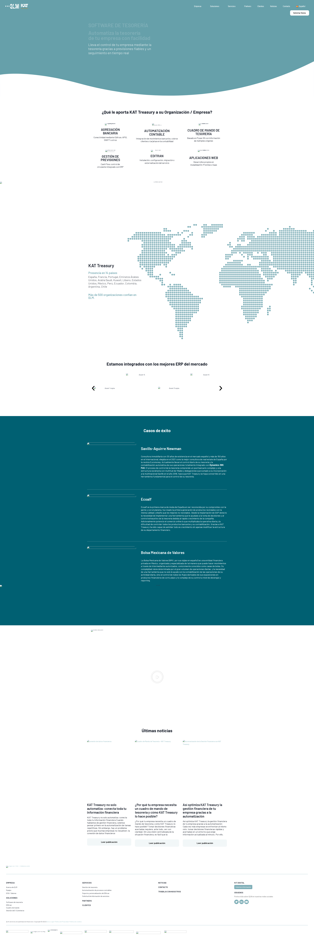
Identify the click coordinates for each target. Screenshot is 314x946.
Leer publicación (109, 842)
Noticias (273, 6)
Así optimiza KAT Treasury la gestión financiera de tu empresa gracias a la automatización (202, 810)
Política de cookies (75, 921)
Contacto (286, 6)
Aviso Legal (50, 921)
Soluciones (214, 6)
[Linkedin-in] (241, 902)
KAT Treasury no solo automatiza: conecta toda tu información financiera (106, 808)
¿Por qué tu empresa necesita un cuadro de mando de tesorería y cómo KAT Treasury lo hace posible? (156, 810)
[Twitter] (236, 902)
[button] (93, 388)
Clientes (260, 6)
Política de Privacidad (62, 921)
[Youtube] (246, 902)
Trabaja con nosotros (169, 891)
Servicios (232, 6)
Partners (247, 6)
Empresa (197, 6)
